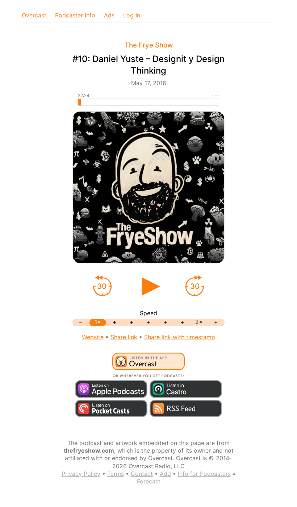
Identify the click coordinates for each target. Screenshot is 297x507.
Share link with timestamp (179, 337)
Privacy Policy (81, 473)
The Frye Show (149, 45)
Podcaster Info (75, 15)
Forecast (148, 481)
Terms (115, 473)
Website (93, 337)
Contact (142, 473)
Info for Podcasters (204, 473)
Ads (109, 15)
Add (165, 473)
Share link (123, 337)
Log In (131, 15)
